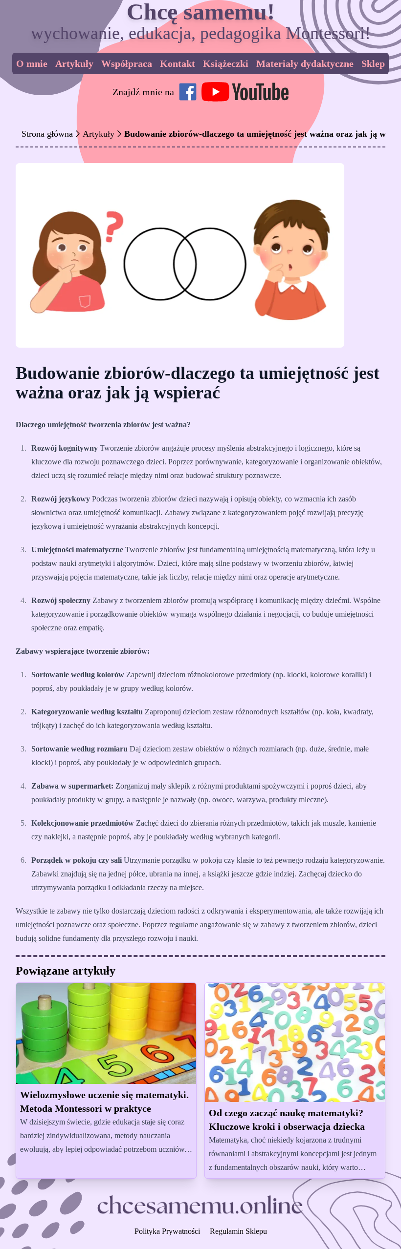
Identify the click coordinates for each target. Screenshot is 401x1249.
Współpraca (126, 63)
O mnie (31, 63)
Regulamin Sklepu (238, 1231)
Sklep (373, 63)
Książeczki (225, 63)
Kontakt (177, 63)
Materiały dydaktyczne (305, 63)
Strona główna (47, 134)
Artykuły (74, 63)
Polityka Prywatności (167, 1231)
